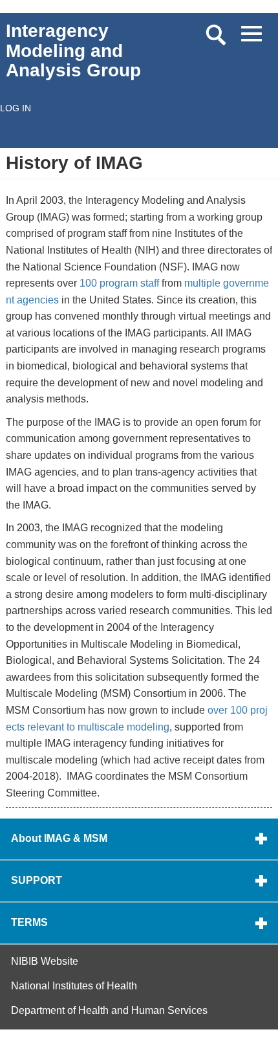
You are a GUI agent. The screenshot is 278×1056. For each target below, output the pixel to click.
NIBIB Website (44, 961)
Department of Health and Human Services (109, 1010)
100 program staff (119, 283)
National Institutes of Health (74, 985)
